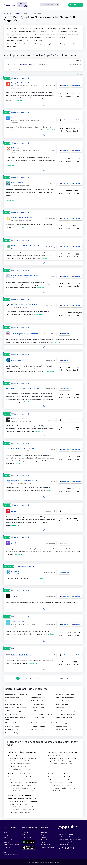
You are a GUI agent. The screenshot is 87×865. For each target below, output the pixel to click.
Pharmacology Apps (38, 697)
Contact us (44, 842)
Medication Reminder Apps (66, 711)
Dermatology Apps (38, 707)
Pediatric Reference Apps (65, 714)
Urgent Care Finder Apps (65, 694)
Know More (18, 100)
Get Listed (7, 832)
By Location (26, 835)
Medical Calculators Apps (40, 701)
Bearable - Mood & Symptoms (24, 766)
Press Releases (45, 840)
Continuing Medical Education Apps (16, 718)
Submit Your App (76, 5)
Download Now (65, 85)
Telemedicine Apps (38, 726)
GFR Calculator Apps (13, 704)
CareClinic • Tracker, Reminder (24, 810)
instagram (68, 848)
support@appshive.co (11, 855)
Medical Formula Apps (64, 729)
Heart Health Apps (12, 697)
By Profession (26, 837)
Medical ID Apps (11, 714)
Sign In (6, 837)
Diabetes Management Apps (41, 714)
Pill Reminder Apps (12, 729)
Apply (57, 4)
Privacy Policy (45, 844)
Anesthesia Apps (62, 707)
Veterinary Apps (62, 723)
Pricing (6, 835)
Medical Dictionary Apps (14, 701)
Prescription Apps (12, 726)
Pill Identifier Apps (37, 729)
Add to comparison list (21, 78)
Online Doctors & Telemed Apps (43, 723)
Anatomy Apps (36, 694)
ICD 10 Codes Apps (38, 704)
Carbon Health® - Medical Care (24, 769)
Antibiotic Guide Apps (13, 711)
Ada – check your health (22, 764)
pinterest (65, 848)
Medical (18, 13)
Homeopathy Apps (37, 717)
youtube (71, 848)
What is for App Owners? (9, 841)
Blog (42, 835)
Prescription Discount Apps (15, 707)
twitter (59, 848)
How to (43, 837)
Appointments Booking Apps (16, 694)
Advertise (7, 847)
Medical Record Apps (64, 701)
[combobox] (11, 64)
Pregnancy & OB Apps (64, 717)
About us (44, 832)
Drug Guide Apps (62, 704)
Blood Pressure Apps (38, 711)
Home (6, 13)
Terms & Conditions (47, 847)
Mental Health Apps (12, 733)
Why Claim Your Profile (11, 844)
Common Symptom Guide (62, 764)
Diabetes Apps (61, 726)
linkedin (74, 848)
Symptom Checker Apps (14, 69)
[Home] (9, 5)
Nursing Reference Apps (65, 697)
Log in (63, 5)
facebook (62, 848)
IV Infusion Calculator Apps (15, 723)
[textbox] (10, 64)
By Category (26, 832)
